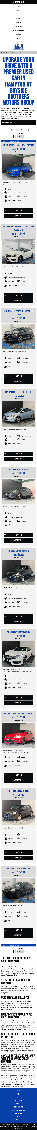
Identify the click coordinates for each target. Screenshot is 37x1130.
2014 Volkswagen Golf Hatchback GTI (18, 713)
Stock (18, 10)
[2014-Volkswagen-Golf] (18, 735)
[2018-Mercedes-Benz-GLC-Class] (18, 336)
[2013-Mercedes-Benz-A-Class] (18, 252)
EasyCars (19, 1128)
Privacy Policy (6, 1124)
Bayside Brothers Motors (8, 52)
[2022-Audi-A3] (18, 491)
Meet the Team (18, 26)
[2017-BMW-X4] (18, 890)
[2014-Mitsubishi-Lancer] (18, 167)
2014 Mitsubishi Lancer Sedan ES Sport (18, 145)
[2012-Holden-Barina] (18, 813)
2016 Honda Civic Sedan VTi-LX (18, 632)
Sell (18, 14)
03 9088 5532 (19, 2)
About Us (18, 22)
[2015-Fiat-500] (18, 573)
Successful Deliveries (18, 31)
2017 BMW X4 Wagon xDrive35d (18, 868)
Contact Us (18, 35)
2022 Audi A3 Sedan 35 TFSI (18, 469)
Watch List (19, 211)
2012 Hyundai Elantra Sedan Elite (18, 392)
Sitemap (18, 1120)
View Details (18, 216)
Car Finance (18, 18)
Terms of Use (15, 1124)
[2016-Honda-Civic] (18, 654)
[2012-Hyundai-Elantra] (18, 414)
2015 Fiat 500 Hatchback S (18, 551)
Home (18, 6)
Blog (18, 39)
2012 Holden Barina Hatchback (19, 791)
